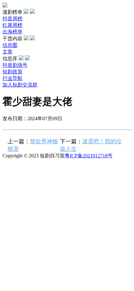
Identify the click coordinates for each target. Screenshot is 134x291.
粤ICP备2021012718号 (88, 155)
